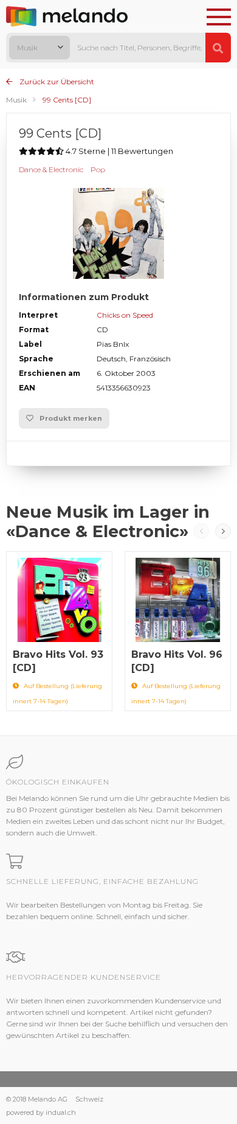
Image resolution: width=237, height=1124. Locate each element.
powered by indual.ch (41, 1112)
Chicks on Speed (125, 314)
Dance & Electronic (51, 169)
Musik (16, 99)
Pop (98, 169)
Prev (201, 531)
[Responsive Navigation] (219, 17)
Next (223, 531)
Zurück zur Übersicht (56, 81)
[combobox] (39, 47)
